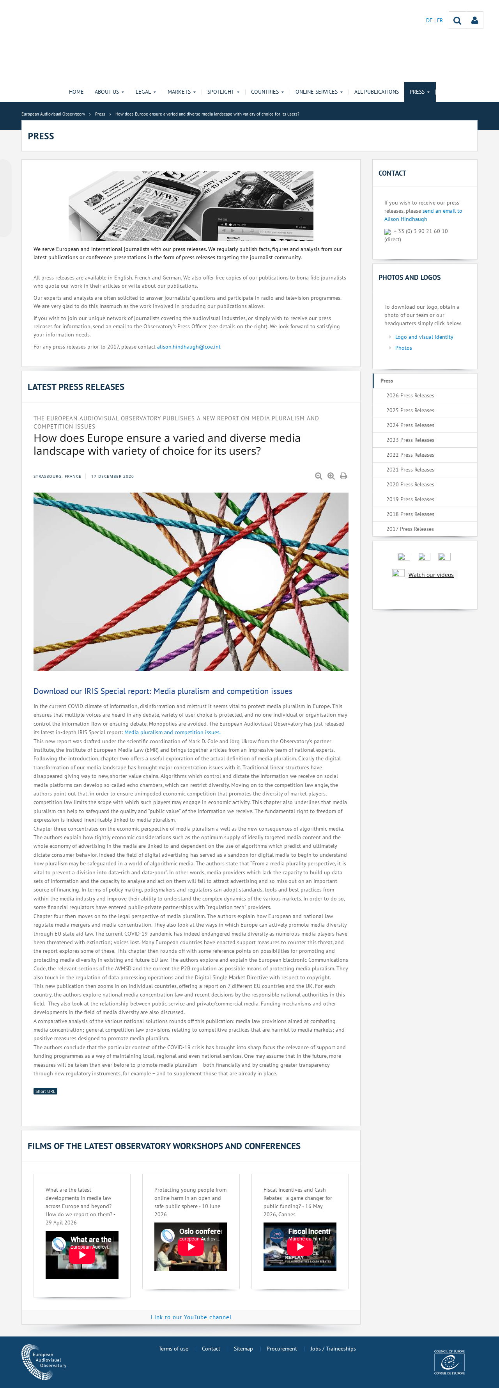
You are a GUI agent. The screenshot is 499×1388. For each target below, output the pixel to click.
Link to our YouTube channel (191, 1317)
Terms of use (173, 1348)
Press (386, 380)
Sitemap (243, 1348)
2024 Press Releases (410, 425)
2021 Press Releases (410, 469)
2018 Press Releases (410, 514)
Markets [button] (179, 91)
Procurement (282, 1348)
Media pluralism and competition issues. (172, 732)
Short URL (45, 1091)
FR (440, 20)
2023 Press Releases (410, 439)
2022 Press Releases (410, 454)
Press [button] (417, 91)
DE (430, 20)
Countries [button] (265, 91)
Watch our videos (431, 574)
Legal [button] (143, 91)
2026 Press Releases (410, 395)
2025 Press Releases (410, 410)
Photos (403, 347)
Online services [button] (317, 91)
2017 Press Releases (410, 528)
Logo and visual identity (424, 336)
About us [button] (107, 91)
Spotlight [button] (220, 91)
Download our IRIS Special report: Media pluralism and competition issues (163, 691)
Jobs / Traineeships (333, 1348)
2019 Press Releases (410, 499)
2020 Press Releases (410, 484)
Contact (211, 1348)
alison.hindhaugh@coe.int (189, 346)
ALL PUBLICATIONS (376, 91)
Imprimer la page (344, 476)
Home (76, 91)
